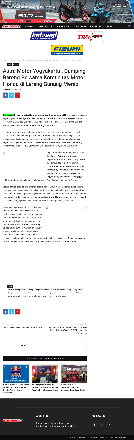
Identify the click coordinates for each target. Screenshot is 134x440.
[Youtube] (108, 424)
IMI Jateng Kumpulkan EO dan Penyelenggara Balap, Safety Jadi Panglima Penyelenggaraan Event (45, 387)
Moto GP (29, 26)
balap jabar (27, 293)
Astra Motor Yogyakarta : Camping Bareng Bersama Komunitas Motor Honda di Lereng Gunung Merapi (45, 290)
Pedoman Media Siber (118, 437)
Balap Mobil (63, 26)
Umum (109, 26)
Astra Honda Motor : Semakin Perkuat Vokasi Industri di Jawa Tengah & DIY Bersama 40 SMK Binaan (67, 330)
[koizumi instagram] (44, 35)
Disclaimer (103, 437)
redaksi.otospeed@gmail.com (62, 426)
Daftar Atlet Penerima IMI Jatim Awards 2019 (22, 327)
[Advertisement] (44, 106)
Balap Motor (45, 26)
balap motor (61, 293)
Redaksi (82, 437)
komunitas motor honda (31, 296)
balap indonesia (14, 293)
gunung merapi (14, 296)
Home (5, 61)
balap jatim (50, 293)
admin (7, 89)
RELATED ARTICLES (34, 359)
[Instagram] (101, 424)
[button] (130, 26)
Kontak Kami (92, 437)
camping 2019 (74, 293)
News (12, 61)
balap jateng (38, 293)
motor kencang (60, 296)
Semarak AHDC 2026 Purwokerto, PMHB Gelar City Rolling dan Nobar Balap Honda (73, 387)
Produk (15, 64)
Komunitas (95, 26)
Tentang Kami (72, 437)
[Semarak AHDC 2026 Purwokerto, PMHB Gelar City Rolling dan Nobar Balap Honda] (74, 373)
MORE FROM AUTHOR (54, 359)
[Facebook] (94, 424)
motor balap (47, 296)
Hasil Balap (80, 26)
